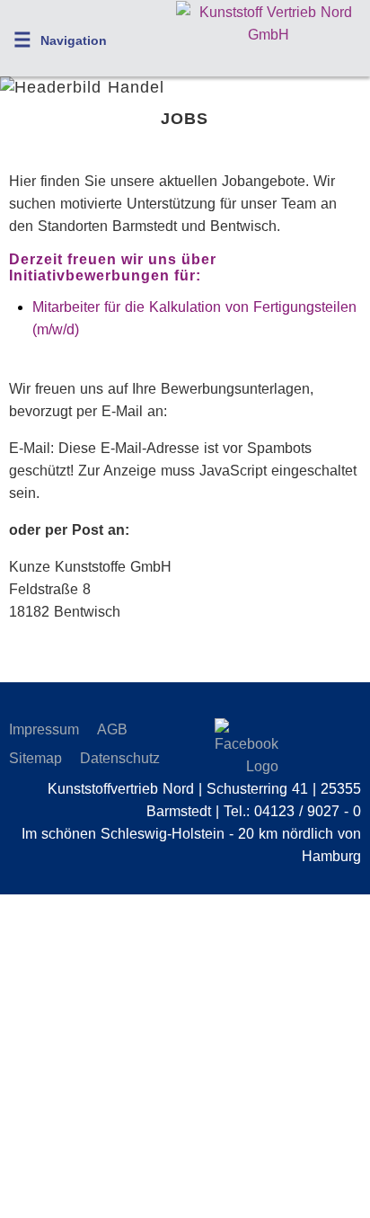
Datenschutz (120, 758)
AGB (112, 729)
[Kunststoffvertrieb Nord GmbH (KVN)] (268, 34)
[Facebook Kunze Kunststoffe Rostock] (229, 748)
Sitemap (35, 758)
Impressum (44, 729)
